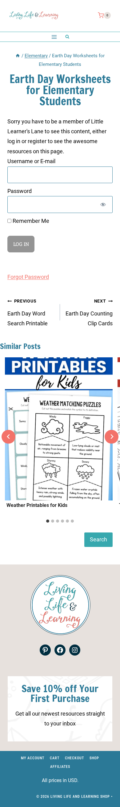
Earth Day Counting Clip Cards (89, 313)
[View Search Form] (67, 36)
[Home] (17, 55)
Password (19, 191)
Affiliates (60, 767)
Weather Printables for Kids (36, 505)
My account (32, 758)
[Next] (111, 437)
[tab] (47, 521)
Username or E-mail (31, 161)
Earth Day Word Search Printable (27, 313)
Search (98, 539)
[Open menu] (54, 37)
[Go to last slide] (8, 437)
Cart (54, 758)
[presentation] (59, 429)
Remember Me (30, 221)
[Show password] (103, 204)
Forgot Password (28, 277)
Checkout (74, 758)
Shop (94, 758)
